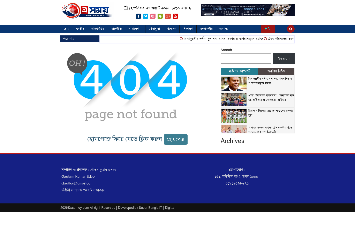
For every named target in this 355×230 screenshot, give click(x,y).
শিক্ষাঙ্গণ (188, 29)
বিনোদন (171, 29)
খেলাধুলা (154, 29)
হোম (66, 29)
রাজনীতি (116, 29)
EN (268, 28)
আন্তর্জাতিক (98, 29)
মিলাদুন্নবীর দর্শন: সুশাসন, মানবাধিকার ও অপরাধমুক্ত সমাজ (220, 39)
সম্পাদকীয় (206, 29)
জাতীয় (80, 29)
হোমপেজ (175, 139)
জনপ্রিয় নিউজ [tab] (276, 71)
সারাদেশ (134, 29)
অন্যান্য (224, 29)
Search (226, 50)
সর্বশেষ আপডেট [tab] (239, 71)
